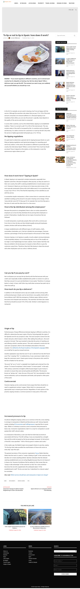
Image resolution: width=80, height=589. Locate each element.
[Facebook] (69, 10)
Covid (30, 560)
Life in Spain (32, 3)
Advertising (6, 553)
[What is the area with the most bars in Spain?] (60, 128)
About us (5, 551)
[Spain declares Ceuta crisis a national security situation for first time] (60, 85)
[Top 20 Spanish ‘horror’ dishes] (60, 138)
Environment (32, 554)
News (16, 3)
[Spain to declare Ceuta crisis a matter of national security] (60, 98)
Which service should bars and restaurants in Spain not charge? (29, 475)
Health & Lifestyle (33, 562)
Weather (71, 3)
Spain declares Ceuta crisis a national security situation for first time (70, 85)
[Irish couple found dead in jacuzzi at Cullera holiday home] (15, 517)
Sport (30, 556)
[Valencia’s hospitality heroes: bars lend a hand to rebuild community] (60, 116)
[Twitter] (70, 10)
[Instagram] (72, 10)
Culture (30, 553)
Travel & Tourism (33, 558)
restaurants (12, 480)
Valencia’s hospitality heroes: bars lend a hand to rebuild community (71, 115)
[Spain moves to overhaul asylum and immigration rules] (60, 73)
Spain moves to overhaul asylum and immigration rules (70, 72)
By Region (23, 3)
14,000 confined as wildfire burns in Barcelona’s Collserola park (71, 61)
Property (41, 3)
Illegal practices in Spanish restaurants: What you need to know (71, 147)
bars (5, 480)
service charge (21, 480)
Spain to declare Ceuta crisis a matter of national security (71, 98)
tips (28, 480)
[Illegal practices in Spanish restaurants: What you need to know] (60, 148)
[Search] (76, 10)
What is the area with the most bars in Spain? (71, 127)
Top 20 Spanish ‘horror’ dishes (70, 136)
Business (31, 551)
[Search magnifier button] (76, 551)
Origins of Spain (62, 3)
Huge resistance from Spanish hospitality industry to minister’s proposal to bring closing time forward (71, 161)
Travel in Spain (49, 3)
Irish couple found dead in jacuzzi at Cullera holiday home (71, 49)
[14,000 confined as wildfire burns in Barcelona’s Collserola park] (39, 517)
